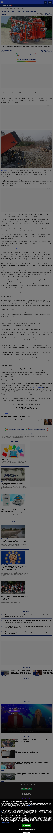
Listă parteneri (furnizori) (5, 822)
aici (1, 811)
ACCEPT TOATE (26, 825)
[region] (26, 816)
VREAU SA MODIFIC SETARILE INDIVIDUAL (26, 829)
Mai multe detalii (31, 805)
